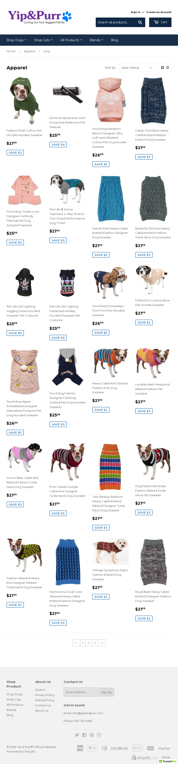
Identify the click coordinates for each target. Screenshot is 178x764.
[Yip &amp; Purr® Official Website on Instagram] (99, 735)
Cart (163, 22)
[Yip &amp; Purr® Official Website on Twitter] (77, 735)
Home (11, 51)
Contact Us (43, 705)
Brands (95, 40)
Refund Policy (44, 700)
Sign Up (107, 692)
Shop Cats (42, 40)
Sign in (135, 12)
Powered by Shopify (21, 751)
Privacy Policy (44, 695)
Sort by (110, 68)
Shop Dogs (15, 40)
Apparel (29, 51)
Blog (114, 40)
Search (40, 689)
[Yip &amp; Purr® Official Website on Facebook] (84, 735)
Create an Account (158, 12)
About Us (41, 710)
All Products (70, 40)
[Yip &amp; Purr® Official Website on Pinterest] (91, 735)
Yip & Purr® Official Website (36, 747)
